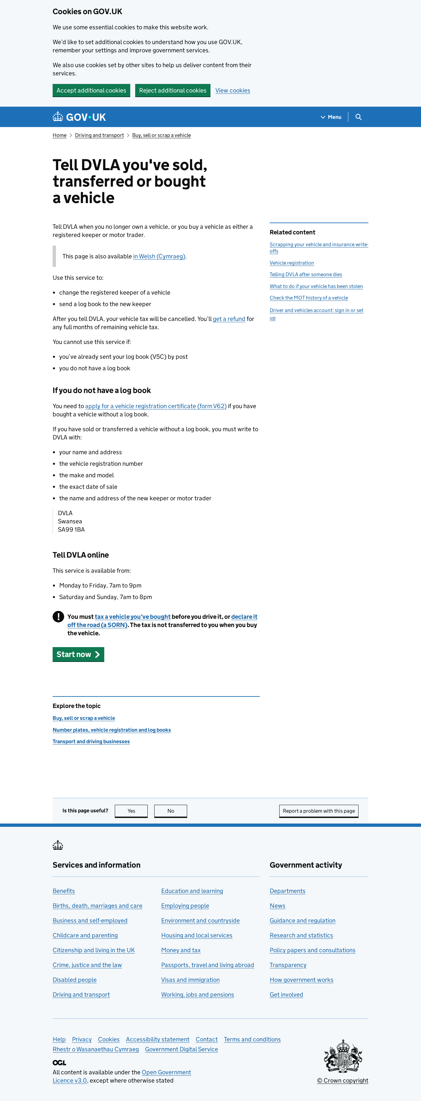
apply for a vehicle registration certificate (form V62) (156, 406)
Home (59, 135)
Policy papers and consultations (313, 950)
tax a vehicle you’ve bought (133, 616)
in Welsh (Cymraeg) (159, 256)
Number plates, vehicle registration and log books (112, 730)
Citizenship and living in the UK (94, 950)
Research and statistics (301, 935)
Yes (138, 811)
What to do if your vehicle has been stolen (316, 286)
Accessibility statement (157, 1039)
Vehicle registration (292, 263)
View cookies (232, 90)
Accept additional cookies (91, 90)
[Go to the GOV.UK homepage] (79, 117)
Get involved (286, 994)
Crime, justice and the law (87, 965)
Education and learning (192, 891)
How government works (302, 979)
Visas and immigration (190, 979)
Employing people (185, 905)
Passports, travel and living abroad (207, 965)
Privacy (82, 1039)
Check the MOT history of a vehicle (309, 298)
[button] (78, 654)
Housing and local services (197, 935)
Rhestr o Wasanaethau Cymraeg (96, 1049)
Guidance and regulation (302, 920)
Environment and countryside (200, 920)
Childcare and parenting (85, 935)
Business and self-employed (90, 920)
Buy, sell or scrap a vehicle (161, 135)
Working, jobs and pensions (197, 994)
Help (59, 1039)
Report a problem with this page (319, 811)
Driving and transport (99, 135)
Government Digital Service (181, 1049)
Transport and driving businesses (91, 741)
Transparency (288, 965)
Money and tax (181, 950)
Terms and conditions (252, 1039)
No (177, 811)
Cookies (109, 1039)
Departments (288, 891)
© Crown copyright (342, 1080)
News (277, 905)
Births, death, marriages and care (97, 905)
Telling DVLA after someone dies (306, 274)
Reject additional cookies (173, 90)
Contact (207, 1039)
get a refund (229, 319)
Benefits (64, 891)
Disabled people (75, 979)
